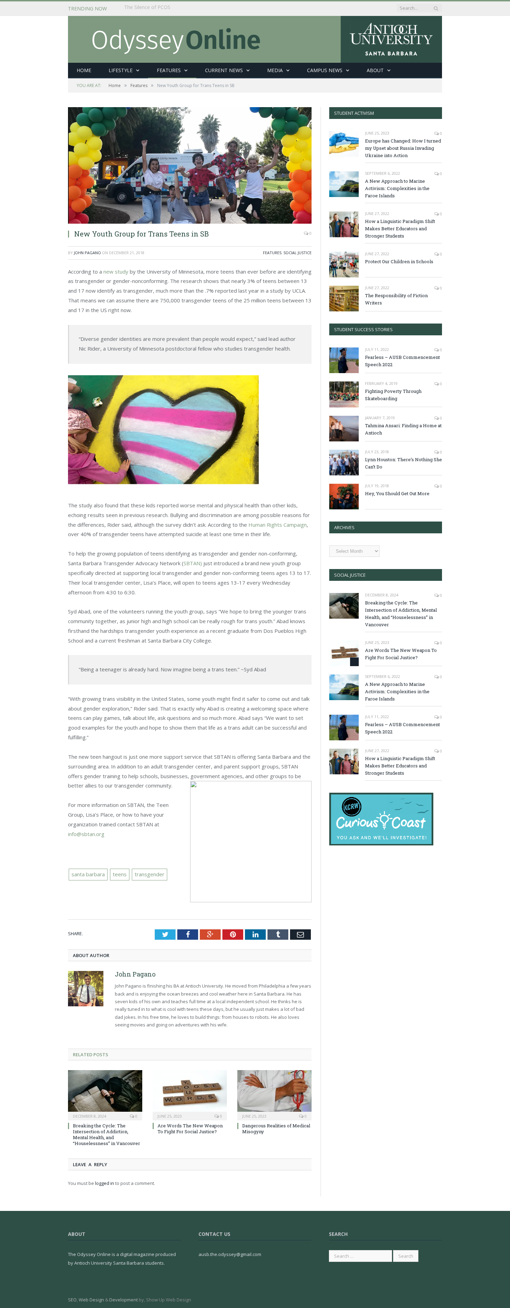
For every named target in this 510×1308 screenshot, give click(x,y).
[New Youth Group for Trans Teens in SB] (190, 165)
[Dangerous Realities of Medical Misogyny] (274, 1094)
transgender (149, 874)
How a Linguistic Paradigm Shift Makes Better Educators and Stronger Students (400, 228)
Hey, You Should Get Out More (397, 493)
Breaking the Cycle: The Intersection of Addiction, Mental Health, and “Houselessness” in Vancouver (204, 9)
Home (84, 70)
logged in (104, 1183)
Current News (224, 70)
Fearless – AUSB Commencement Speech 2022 (402, 361)
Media (275, 70)
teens (120, 874)
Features (169, 70)
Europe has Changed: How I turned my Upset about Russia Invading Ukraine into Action (403, 148)
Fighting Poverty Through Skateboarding (393, 395)
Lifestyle (121, 70)
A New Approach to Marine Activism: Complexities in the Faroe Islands (397, 188)
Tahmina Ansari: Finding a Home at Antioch (403, 429)
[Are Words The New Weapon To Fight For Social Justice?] (190, 1094)
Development (123, 1300)
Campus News (324, 70)
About (375, 70)
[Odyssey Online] (255, 37)
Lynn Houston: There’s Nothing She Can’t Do (403, 463)
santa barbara (88, 874)
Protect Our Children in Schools (399, 261)
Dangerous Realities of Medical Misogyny (276, 1128)
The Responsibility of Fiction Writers (396, 299)
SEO (72, 1300)
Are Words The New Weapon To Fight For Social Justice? (190, 1128)
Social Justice (297, 252)
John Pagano (87, 252)
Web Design (91, 1300)
